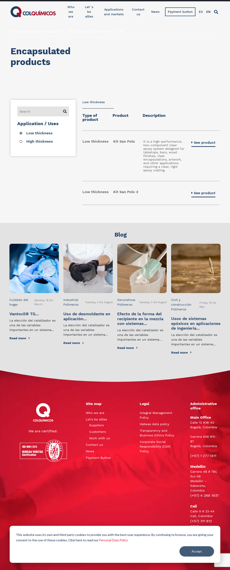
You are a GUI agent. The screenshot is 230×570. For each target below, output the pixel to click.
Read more (17, 338)
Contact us (138, 12)
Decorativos (126, 300)
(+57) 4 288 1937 (204, 495)
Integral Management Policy (156, 415)
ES (201, 11)
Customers (97, 431)
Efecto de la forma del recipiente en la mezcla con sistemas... (140, 318)
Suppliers (96, 425)
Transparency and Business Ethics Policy (157, 433)
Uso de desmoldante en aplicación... (86, 316)
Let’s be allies (96, 419)
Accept (197, 551)
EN (208, 11)
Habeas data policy (154, 424)
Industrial (70, 300)
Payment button (180, 11)
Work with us (99, 438)
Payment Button (98, 457)
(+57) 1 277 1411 (203, 456)
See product (204, 142)
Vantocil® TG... (24, 313)
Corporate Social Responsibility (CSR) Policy (155, 446)
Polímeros (70, 304)
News (155, 11)
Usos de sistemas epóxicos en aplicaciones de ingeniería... (196, 323)
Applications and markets (114, 12)
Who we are (70, 11)
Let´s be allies (89, 11)
